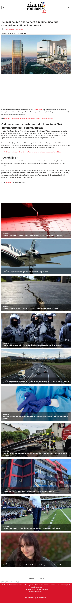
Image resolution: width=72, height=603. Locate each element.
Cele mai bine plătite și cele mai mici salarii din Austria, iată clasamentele (28, 118)
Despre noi (31, 578)
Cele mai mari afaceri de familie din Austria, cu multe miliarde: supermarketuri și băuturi (33, 152)
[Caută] (69, 7)
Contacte (41, 578)
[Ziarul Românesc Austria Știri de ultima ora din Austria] (36, 7)
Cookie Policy (14, 582)
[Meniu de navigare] (3, 7)
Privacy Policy (5, 582)
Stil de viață (19, 29)
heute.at (8, 182)
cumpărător (38, 109)
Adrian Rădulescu (9, 29)
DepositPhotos (41, 597)
